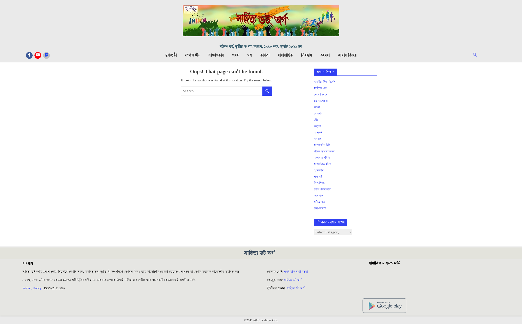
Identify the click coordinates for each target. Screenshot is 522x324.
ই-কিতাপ (319, 171)
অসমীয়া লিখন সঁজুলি (324, 82)
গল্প (249, 55)
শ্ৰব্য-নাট (318, 177)
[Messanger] (46, 55)
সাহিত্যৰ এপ (320, 88)
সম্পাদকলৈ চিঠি (322, 145)
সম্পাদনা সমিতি (322, 158)
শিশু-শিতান (319, 183)
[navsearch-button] (477, 55)
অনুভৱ (317, 126)
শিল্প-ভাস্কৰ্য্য (320, 208)
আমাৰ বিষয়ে (347, 55)
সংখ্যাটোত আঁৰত (322, 164)
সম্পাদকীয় (192, 55)
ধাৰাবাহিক (285, 55)
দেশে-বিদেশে (320, 95)
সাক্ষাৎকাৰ (216, 55)
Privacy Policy (31, 288)
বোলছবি (318, 114)
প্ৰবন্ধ (235, 55)
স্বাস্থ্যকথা (318, 133)
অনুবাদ (317, 139)
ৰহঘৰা (325, 55)
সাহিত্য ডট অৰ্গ (292, 280)
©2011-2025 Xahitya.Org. (261, 320)
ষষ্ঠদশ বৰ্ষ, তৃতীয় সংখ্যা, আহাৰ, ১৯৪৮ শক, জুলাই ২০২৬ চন (261, 47)
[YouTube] (37, 55)
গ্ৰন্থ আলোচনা (321, 101)
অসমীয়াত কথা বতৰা (296, 272)
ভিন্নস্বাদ (306, 55)
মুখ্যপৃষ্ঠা (171, 55)
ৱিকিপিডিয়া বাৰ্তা (322, 190)
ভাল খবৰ (319, 196)
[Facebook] (29, 55)
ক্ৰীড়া (317, 120)
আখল (317, 107)
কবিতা (265, 55)
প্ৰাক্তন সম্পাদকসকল (324, 152)
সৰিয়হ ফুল (319, 202)
